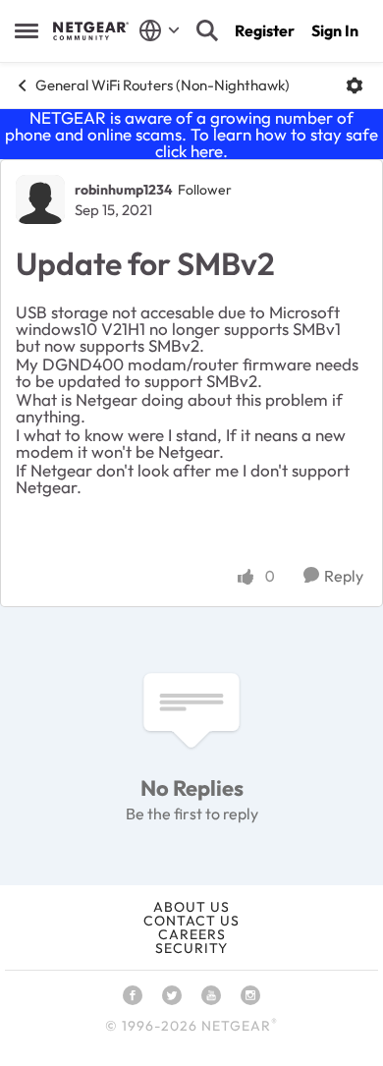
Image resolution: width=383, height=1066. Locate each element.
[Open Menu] (354, 85)
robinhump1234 (124, 189)
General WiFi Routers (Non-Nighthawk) (162, 85)
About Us (191, 907)
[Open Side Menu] (26, 30)
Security (191, 948)
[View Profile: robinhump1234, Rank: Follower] (40, 199)
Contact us (191, 920)
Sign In (334, 30)
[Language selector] (160, 30)
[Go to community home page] (91, 30)
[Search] (207, 30)
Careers (192, 934)
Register (265, 30)
